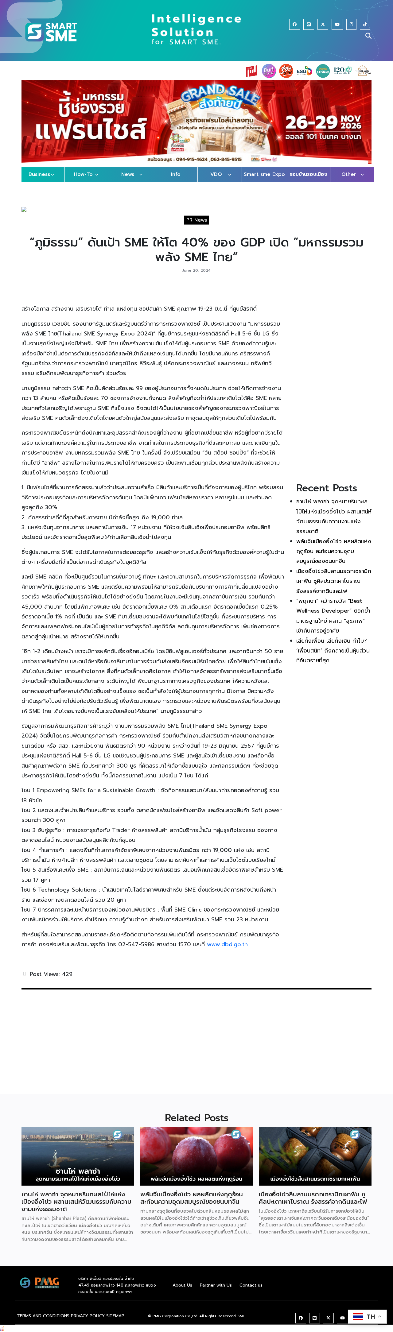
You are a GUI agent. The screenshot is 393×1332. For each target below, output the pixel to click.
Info (176, 180)
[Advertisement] (334, 387)
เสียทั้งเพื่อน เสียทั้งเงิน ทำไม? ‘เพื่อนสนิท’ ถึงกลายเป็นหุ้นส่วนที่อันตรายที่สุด (333, 656)
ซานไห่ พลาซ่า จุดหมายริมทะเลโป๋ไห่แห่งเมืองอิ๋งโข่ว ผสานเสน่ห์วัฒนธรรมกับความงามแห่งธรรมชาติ (76, 1208)
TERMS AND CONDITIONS (43, 1321)
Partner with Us (216, 1291)
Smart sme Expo (264, 180)
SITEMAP (115, 1321)
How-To (83, 180)
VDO (216, 180)
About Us (182, 1291)
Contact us (251, 1291)
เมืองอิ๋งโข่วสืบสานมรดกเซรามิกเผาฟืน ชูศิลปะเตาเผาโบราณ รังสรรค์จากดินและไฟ (333, 587)
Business (39, 180)
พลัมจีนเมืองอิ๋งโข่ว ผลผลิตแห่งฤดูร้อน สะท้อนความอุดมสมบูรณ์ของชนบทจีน (333, 557)
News (127, 180)
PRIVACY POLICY (88, 1321)
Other (348, 180)
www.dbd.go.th (227, 950)
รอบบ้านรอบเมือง (308, 180)
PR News (196, 226)
